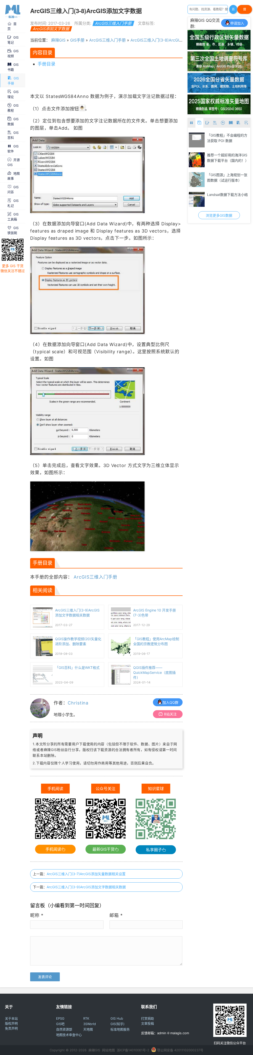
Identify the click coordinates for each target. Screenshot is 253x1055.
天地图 (88, 1029)
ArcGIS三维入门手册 (113, 23)
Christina (78, 702)
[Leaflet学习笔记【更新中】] (197, 199)
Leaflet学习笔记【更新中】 (228, 194)
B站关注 (170, 714)
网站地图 (108, 1050)
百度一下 (233, 10)
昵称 (36, 915)
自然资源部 (64, 1029)
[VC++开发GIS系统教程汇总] (197, 179)
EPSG (60, 1018)
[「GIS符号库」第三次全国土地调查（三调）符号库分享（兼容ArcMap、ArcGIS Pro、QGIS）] (219, 69)
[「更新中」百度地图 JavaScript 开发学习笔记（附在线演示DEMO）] (197, 159)
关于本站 (11, 1018)
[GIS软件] (192, 123)
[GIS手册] (239, 123)
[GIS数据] (199, 123)
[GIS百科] (215, 123)
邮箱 (116, 915)
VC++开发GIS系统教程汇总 (226, 177)
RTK (86, 1018)
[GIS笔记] (207, 123)
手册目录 (46, 64)
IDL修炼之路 (216, 135)
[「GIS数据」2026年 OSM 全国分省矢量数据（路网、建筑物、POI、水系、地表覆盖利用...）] (219, 91)
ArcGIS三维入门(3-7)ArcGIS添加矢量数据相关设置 (86, 874)
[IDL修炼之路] (197, 140)
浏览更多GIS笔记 (219, 215)
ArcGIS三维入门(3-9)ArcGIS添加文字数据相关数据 (86, 887)
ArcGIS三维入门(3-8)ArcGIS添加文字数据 (167, 40)
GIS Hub (116, 1018)
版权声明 (11, 1023)
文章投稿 (147, 1023)
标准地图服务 (120, 1029)
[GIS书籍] (231, 123)
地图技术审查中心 (69, 1035)
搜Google (245, 10)
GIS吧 (60, 1024)
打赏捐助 (147, 1018)
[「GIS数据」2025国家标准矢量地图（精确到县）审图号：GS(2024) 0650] (219, 112)
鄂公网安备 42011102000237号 (180, 1050)
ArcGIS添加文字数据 (51, 28)
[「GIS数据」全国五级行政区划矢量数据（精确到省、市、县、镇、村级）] (219, 48)
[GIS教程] (223, 123)
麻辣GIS (58, 40)
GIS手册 (77, 40)
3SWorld (89, 1024)
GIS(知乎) (117, 1024)
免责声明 (11, 1028)
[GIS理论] (246, 123)
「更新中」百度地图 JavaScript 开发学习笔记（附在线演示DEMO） (228, 160)
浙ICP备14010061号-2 (133, 1050)
